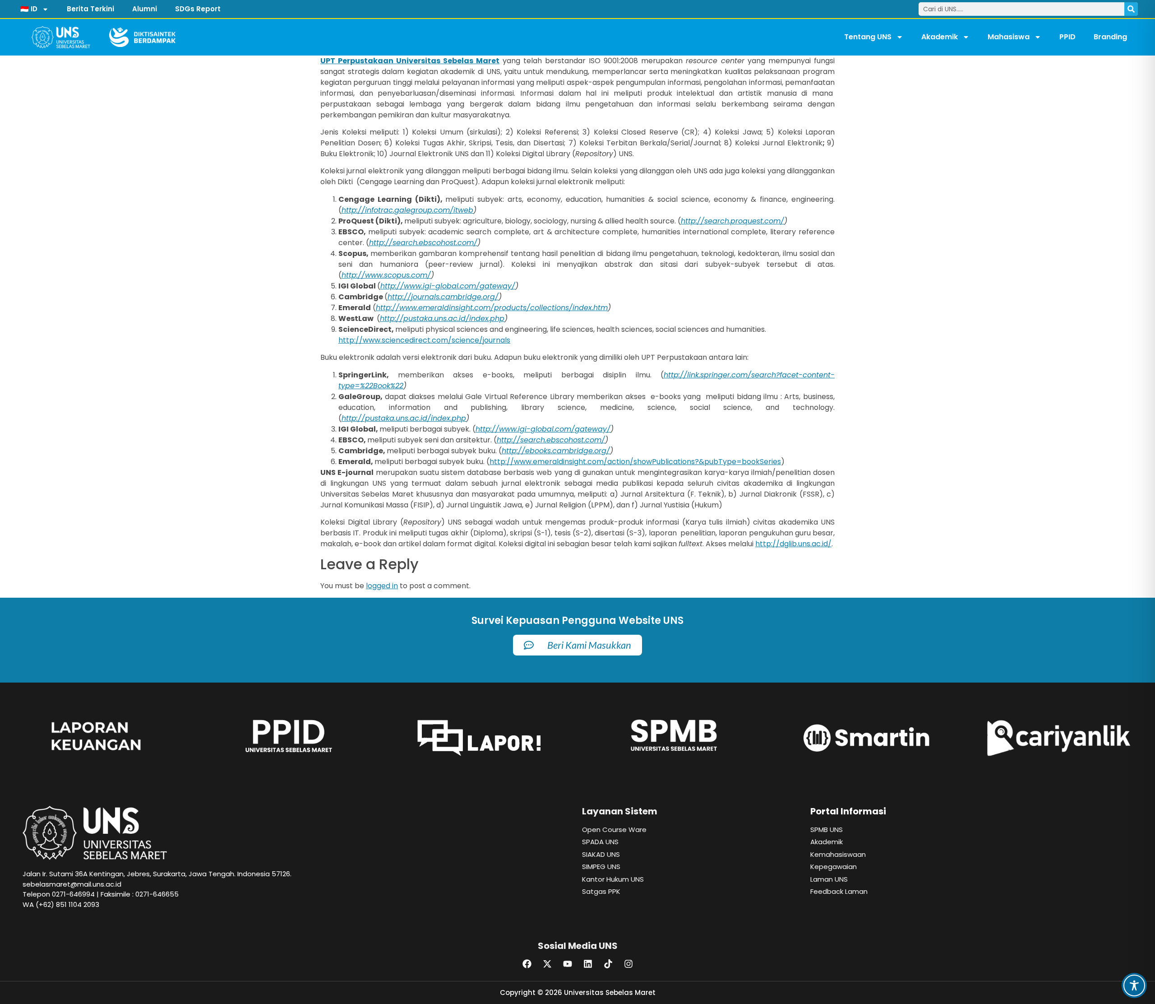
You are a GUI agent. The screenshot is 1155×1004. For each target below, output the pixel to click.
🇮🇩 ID (28, 9)
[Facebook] (527, 964)
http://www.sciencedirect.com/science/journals (424, 340)
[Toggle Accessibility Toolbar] (1134, 985)
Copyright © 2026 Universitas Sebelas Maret (578, 992)
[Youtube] (568, 964)
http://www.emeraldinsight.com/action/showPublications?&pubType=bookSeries (635, 461)
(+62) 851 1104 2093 (67, 904)
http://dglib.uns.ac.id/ (793, 544)
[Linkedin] (588, 964)
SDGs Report (198, 9)
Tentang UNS (868, 37)
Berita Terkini (90, 9)
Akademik (939, 37)
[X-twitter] (547, 964)
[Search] (1131, 9)
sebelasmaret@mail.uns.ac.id (72, 884)
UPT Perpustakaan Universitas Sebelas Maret (409, 61)
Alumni (144, 9)
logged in (382, 586)
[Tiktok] (608, 964)
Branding (1110, 37)
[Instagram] (628, 964)
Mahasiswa (1009, 37)
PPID (1067, 37)
